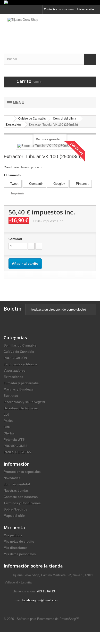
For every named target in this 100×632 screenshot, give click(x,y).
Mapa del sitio (14, 516)
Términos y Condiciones (22, 503)
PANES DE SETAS (17, 452)
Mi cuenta (14, 527)
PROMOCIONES (16, 446)
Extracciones (13, 377)
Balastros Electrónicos (21, 408)
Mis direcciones (15, 548)
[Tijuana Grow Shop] (50, 30)
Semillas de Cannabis (20, 345)
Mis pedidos (13, 535)
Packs (8, 421)
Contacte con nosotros (59, 9)
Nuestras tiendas (16, 490)
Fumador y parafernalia (21, 383)
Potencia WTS (14, 439)
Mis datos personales (20, 554)
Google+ (58, 183)
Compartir (35, 183)
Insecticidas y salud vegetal (24, 402)
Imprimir (17, 193)
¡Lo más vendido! (17, 484)
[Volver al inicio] (8, 119)
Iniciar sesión (85, 9)
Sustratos (11, 396)
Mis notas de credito (19, 541)
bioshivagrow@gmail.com (40, 600)
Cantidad (15, 239)
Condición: (12, 167)
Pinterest (82, 183)
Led (6, 414)
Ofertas (9, 433)
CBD (7, 427)
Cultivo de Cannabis (19, 352)
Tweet (13, 183)
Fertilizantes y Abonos (20, 364)
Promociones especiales (22, 472)
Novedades (12, 478)
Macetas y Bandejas (18, 389)
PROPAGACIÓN (15, 358)
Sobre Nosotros (15, 509)
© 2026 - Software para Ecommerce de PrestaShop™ (41, 619)
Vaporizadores (14, 370)
